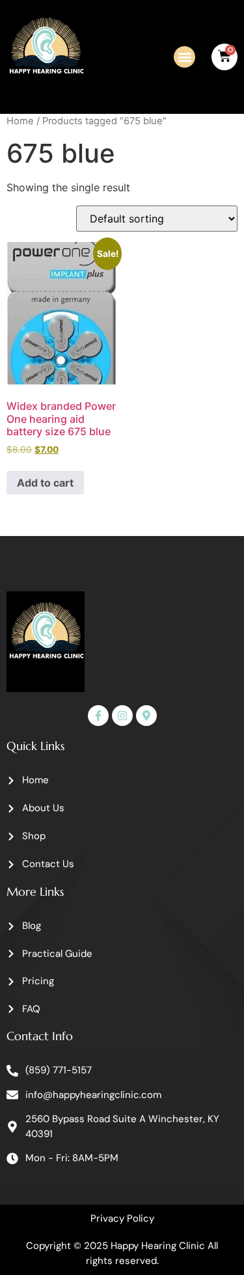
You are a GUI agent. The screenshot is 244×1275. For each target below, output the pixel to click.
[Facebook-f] (98, 715)
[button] (184, 57)
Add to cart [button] (45, 482)
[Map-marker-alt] (146, 715)
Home (20, 121)
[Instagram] (122, 715)
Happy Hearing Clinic (158, 1245)
